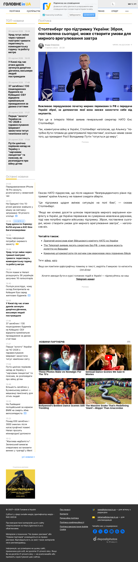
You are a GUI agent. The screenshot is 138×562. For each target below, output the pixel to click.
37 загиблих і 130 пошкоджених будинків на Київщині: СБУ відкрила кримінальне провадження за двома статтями (18, 330)
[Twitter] (100, 531)
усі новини (27, 456)
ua (129, 3)
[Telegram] (106, 531)
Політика (14, 10)
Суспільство (34, 10)
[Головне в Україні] (17, 4)
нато (54, 260)
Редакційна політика (69, 518)
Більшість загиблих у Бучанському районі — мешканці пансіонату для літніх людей (19, 390)
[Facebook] (95, 531)
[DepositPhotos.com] (105, 540)
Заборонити (75, 15)
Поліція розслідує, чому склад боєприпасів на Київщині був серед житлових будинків (19, 289)
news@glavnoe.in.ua (107, 509)
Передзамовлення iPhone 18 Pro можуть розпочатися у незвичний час (19, 190)
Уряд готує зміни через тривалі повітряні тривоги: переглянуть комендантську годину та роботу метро (19, 257)
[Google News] (117, 531)
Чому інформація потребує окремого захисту (16, 239)
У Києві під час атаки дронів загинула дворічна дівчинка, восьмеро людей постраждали (17, 308)
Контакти (64, 514)
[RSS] (122, 531)
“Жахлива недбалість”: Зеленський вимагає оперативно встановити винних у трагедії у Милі (19, 444)
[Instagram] (111, 531)
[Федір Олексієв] (41, 48)
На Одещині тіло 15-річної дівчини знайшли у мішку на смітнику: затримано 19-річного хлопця (19, 208)
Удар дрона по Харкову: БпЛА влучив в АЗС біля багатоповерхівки (19, 226)
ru (132, 3)
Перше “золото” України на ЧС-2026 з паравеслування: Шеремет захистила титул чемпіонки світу (19, 351)
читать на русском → (122, 44)
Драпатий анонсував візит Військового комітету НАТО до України (81, 240)
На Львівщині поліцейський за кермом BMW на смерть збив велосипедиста (19, 407)
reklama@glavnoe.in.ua (108, 517)
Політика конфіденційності (72, 522)
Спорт (114, 10)
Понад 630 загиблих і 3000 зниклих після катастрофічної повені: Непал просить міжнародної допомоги (18, 426)
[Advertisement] (85, 166)
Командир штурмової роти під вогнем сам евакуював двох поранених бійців (87, 253)
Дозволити (89, 15)
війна (48, 260)
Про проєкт (65, 509)
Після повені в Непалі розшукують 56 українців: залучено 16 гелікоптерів (20, 274)
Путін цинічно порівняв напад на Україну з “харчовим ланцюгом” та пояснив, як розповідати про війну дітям (19, 371)
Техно (101, 10)
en (135, 3)
